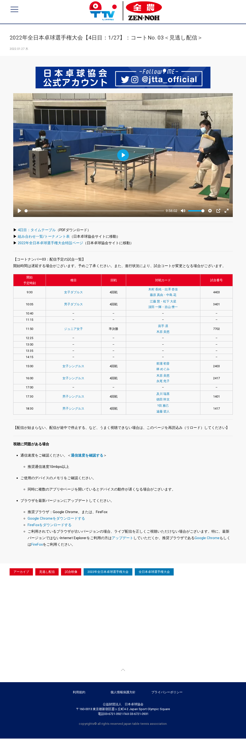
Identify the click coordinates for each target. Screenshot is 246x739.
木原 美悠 (163, 332)
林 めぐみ (163, 369)
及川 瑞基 (163, 394)
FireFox (37, 544)
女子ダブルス (73, 292)
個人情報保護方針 (123, 692)
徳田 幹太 (163, 399)
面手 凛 (163, 326)
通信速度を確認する (87, 455)
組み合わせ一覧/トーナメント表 (44, 236)
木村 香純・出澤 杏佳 (163, 289)
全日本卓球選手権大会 (154, 572)
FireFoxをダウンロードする (50, 525)
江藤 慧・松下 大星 (163, 301)
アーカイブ (21, 572)
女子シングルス (73, 366)
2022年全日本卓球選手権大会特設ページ (50, 243)
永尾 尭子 (163, 381)
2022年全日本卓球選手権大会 (108, 572)
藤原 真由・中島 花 (163, 295)
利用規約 (79, 692)
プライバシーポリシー (167, 692)
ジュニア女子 (73, 329)
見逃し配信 (47, 572)
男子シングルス (73, 396)
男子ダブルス (73, 304)
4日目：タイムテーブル (37, 230)
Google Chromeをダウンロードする (56, 518)
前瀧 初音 (163, 363)
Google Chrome (207, 538)
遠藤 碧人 (163, 411)
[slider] (94, 211)
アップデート (122, 538)
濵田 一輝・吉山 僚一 (163, 307)
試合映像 (71, 572)
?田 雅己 (163, 405)
